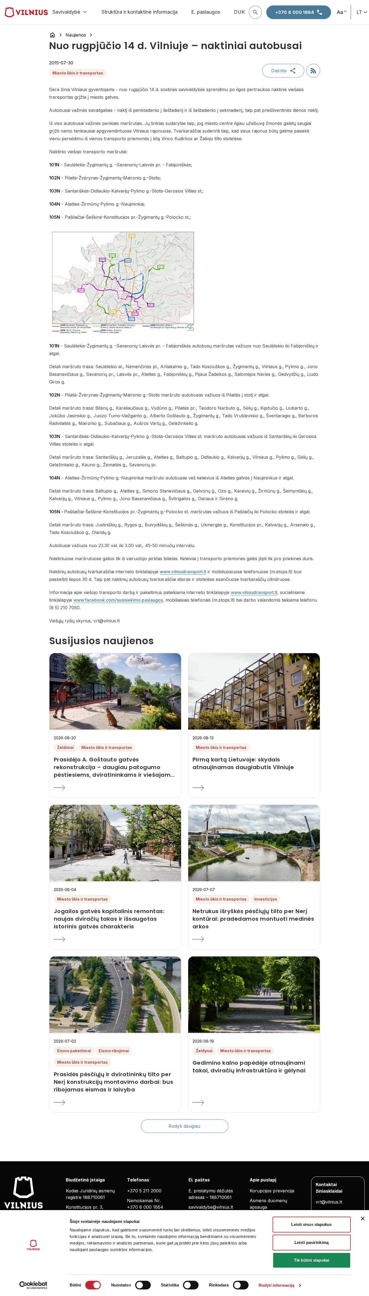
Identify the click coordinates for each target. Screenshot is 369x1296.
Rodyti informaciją (276, 1285)
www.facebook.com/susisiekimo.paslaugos (118, 600)
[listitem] (115, 767)
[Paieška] (255, 12)
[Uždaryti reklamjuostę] (363, 1218)
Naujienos (76, 35)
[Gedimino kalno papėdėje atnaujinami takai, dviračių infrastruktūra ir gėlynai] (254, 1102)
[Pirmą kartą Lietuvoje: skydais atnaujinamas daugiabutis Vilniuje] (254, 787)
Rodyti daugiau (184, 1126)
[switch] (143, 1285)
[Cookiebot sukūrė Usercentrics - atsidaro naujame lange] (33, 1285)
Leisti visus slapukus (311, 1224)
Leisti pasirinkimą (311, 1242)
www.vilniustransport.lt (183, 571)
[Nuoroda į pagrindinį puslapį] (52, 35)
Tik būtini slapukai (311, 1260)
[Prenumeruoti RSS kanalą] (313, 70)
